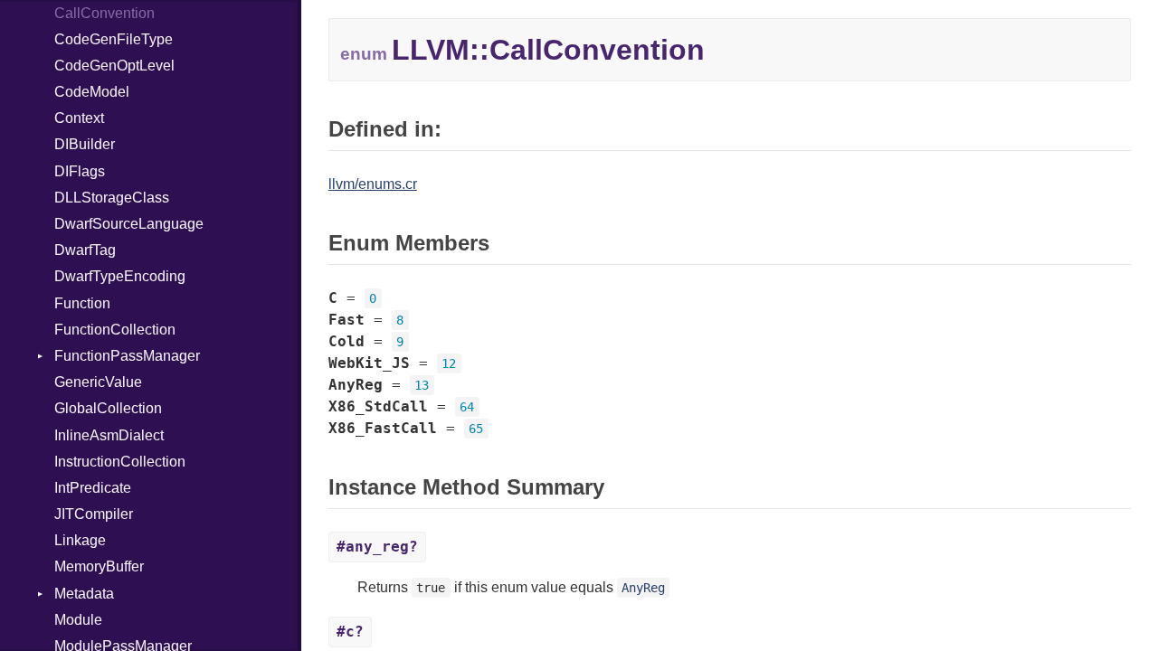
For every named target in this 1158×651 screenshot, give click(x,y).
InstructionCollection (119, 461)
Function (82, 303)
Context (79, 118)
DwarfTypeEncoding (119, 276)
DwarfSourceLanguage (129, 223)
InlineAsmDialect (109, 435)
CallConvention (104, 13)
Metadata (84, 593)
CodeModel (91, 91)
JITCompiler (93, 514)
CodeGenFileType (113, 39)
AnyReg (643, 587)
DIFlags (79, 171)
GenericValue (98, 382)
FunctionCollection (115, 329)
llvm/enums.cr (372, 184)
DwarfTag (85, 250)
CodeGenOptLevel (114, 65)
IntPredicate (92, 487)
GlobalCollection (108, 408)
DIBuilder (84, 144)
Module (78, 619)
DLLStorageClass (111, 197)
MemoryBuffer (99, 566)
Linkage (80, 540)
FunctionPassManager (127, 355)
